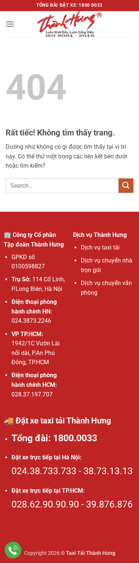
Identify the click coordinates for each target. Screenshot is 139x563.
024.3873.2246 (31, 320)
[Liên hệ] (13, 550)
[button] (10, 24)
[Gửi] (126, 185)
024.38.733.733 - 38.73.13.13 (72, 471)
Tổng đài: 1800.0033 (54, 438)
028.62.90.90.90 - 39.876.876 (72, 504)
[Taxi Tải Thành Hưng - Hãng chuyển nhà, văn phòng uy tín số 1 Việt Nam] (70, 24)
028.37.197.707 (32, 394)
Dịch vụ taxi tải (100, 247)
